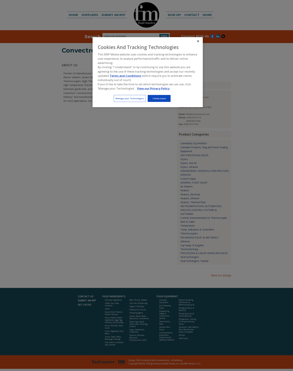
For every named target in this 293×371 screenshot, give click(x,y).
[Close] (198, 41)
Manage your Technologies (130, 98)
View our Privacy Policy (153, 88)
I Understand (159, 98)
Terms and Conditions (125, 76)
